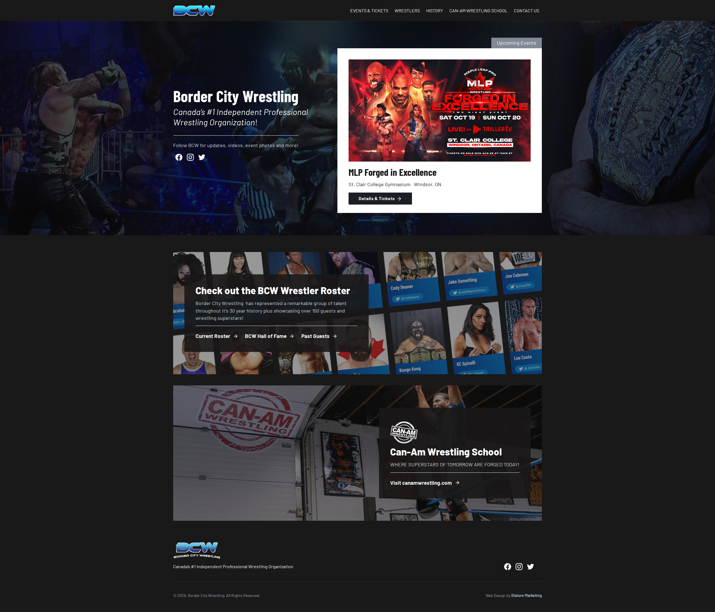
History (434, 10)
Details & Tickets (377, 198)
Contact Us (526, 10)
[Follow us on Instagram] (190, 157)
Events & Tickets (369, 10)
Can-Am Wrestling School (478, 10)
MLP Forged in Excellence (393, 172)
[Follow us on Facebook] (179, 157)
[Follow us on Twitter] (202, 157)
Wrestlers (407, 10)
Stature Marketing (526, 595)
